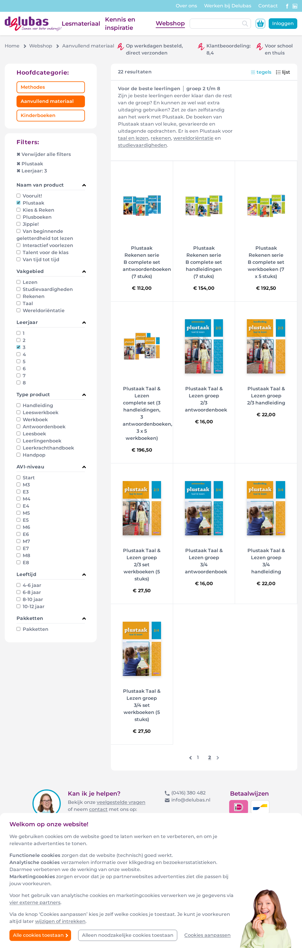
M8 (26, 555)
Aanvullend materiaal (47, 101)
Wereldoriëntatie (43, 310)
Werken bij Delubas (227, 6)
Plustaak (33, 203)
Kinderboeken (38, 115)
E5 (25, 520)
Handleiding (37, 405)
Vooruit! (32, 196)
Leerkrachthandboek (48, 448)
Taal (27, 303)
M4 (26, 499)
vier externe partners (34, 902)
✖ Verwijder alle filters (44, 154)
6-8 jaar (31, 592)
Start (28, 477)
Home (12, 46)
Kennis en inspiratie (120, 23)
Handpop (33, 455)
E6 (25, 534)
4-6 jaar (31, 585)
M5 (26, 513)
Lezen (29, 282)
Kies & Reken (38, 210)
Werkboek (35, 419)
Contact (268, 6)
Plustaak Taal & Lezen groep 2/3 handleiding (266, 396)
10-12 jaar (33, 606)
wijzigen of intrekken (60, 921)
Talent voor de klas (45, 252)
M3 (26, 485)
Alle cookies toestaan (39, 935)
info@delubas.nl (190, 800)
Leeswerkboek (40, 412)
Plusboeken (37, 217)
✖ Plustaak (30, 164)
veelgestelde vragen (121, 802)
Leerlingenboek (41, 441)
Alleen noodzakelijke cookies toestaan (127, 935)
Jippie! (30, 224)
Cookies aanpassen (207, 935)
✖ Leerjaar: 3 (32, 171)
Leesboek (34, 434)
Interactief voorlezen (47, 245)
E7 (25, 548)
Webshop (170, 23)
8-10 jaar (32, 599)
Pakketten (35, 629)
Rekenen (33, 296)
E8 (25, 562)
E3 (25, 492)
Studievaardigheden (47, 289)
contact (98, 809)
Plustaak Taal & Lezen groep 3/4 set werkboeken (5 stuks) (141, 705)
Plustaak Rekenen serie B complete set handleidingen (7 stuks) (204, 262)
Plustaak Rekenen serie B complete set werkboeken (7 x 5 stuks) (266, 262)
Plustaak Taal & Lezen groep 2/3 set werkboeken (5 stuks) (141, 565)
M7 (26, 541)
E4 (25, 506)
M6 (26, 527)
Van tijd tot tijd (40, 259)
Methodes (33, 87)
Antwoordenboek (43, 426)
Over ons (186, 6)
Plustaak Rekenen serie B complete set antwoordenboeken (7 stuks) (147, 262)
